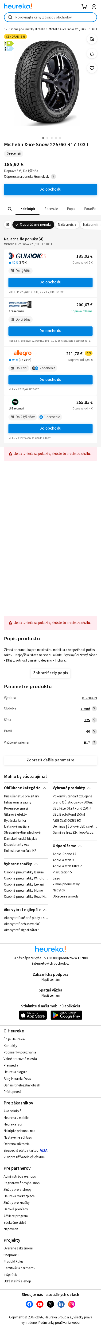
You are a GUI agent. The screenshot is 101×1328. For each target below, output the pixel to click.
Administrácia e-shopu (20, 1176)
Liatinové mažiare (17, 826)
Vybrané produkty (69, 788)
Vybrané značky (18, 864)
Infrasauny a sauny (17, 802)
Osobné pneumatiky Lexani (24, 884)
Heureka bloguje (15, 1072)
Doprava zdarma (82, 311)
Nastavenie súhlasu (18, 1137)
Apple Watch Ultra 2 (67, 866)
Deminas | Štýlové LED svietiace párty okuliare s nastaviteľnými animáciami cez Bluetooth (75, 826)
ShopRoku (11, 1255)
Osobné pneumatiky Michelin (26, 29)
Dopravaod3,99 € (80, 360)
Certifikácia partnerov (19, 1268)
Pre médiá (11, 1065)
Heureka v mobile (16, 1117)
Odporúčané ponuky (35, 224)
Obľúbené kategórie (22, 788)
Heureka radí (13, 1124)
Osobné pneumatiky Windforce (26, 878)
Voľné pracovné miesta (20, 1059)
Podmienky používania (20, 1052)
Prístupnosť (12, 1091)
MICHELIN (89, 697)
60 (88, 731)
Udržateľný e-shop (17, 1281)
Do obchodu (50, 282)
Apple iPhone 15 (64, 854)
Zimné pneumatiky (66, 884)
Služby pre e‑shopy (17, 1189)
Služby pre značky (17, 1202)
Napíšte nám (50, 979)
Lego (56, 878)
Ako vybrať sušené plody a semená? (26, 918)
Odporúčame (64, 846)
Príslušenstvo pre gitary (21, 796)
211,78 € (79, 354)
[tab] (27, 209)
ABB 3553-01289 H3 (67, 820)
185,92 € (84, 256)
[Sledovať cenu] (92, 54)
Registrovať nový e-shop (22, 1183)
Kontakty (10, 1045)
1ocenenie (52, 417)
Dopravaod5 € (83, 263)
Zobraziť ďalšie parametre (50, 760)
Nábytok (59, 890)
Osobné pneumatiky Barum (24, 872)
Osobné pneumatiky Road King (26, 896)
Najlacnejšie (67, 224)
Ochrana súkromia (17, 1144)
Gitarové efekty (15, 814)
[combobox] (50, 17)
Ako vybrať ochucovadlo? (22, 924)
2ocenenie (47, 368)
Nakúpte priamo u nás (19, 1131)
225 (87, 720)
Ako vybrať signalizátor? (21, 930)
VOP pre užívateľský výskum (24, 1157)
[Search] (9, 209)
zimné (85, 708)
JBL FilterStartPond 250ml (72, 808)
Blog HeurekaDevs (17, 1078)
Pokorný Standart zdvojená (72, 796)
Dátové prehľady (16, 1209)
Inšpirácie (11, 1274)
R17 (87, 742)
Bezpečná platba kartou (21, 1150)
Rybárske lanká (15, 820)
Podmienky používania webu (59, 1322)
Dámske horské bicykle (20, 838)
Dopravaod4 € (83, 408)
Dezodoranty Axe (17, 845)
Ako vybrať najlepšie (22, 910)
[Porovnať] (92, 39)
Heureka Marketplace (19, 1196)
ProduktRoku (13, 1261)
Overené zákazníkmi (18, 1248)
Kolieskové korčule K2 (20, 850)
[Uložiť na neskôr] (92, 68)
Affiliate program (16, 1216)
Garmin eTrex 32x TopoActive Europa (75, 832)
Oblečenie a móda (65, 896)
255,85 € (84, 402)
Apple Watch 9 (63, 860)
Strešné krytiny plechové (22, 832)
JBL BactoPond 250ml (69, 814)
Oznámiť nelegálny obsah (22, 1085)
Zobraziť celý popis (50, 673)
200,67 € (84, 305)
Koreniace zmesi (16, 808)
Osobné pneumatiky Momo (23, 890)
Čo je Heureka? (14, 1039)
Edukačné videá (15, 1222)
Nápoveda (11, 1229)
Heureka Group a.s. (58, 1317)
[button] (27, 209)
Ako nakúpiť (12, 1111)
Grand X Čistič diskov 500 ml (73, 802)
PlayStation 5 (62, 872)
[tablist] (50, 209)
